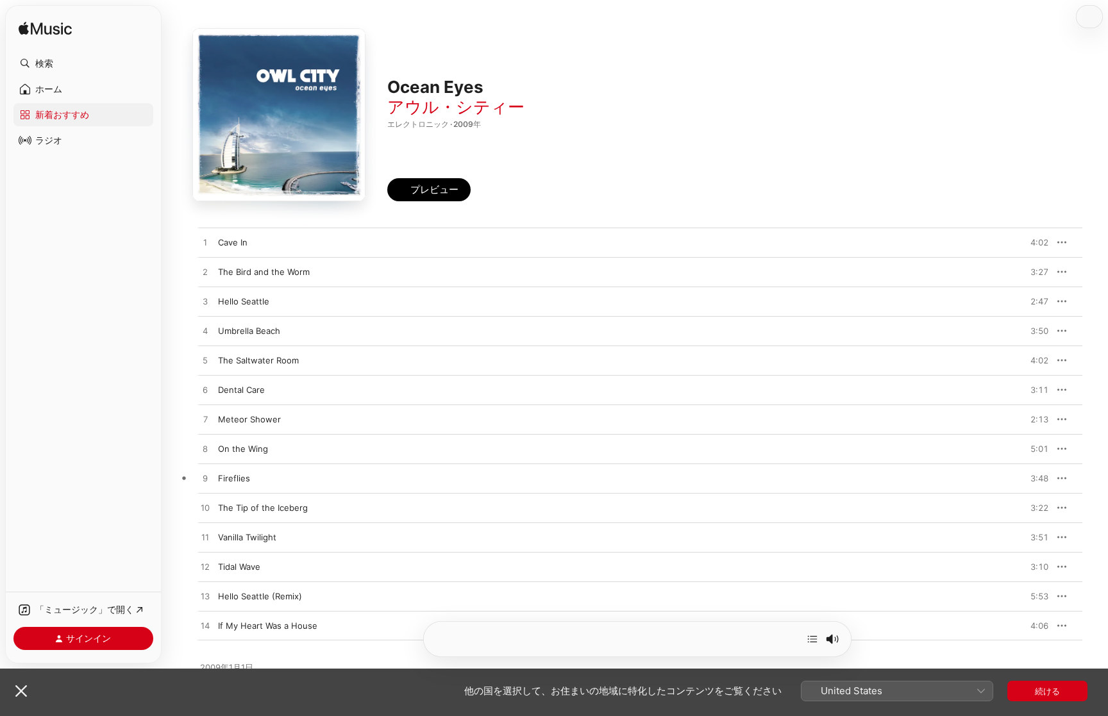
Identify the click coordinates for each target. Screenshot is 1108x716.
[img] (45, 29)
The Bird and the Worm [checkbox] (264, 272)
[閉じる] (21, 691)
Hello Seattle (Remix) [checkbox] (260, 596)
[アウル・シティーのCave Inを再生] (205, 243)
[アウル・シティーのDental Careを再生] (205, 390)
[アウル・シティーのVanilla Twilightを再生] (205, 538)
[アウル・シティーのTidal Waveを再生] (205, 567)
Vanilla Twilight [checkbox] (247, 537)
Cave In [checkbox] (233, 242)
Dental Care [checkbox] (241, 390)
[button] (83, 63)
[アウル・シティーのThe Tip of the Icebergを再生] (205, 508)
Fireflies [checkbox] (234, 478)
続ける (1047, 691)
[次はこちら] (812, 639)
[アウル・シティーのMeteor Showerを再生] (205, 420)
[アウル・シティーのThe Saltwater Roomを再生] (205, 361)
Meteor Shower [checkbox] (249, 419)
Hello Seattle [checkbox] (243, 301)
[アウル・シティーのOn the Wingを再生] (205, 449)
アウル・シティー (456, 107)
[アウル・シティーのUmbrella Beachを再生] (205, 331)
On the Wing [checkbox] (243, 449)
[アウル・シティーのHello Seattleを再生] (205, 302)
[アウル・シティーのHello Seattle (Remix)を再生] (205, 597)
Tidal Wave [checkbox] (239, 567)
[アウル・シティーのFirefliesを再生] (205, 479)
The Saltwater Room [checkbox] (258, 360)
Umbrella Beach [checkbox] (249, 331)
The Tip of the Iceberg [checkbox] (263, 508)
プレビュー (1032, 242)
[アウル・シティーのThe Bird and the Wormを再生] (205, 272)
